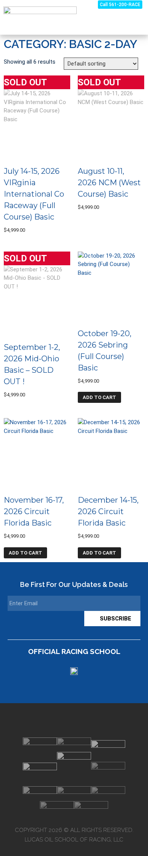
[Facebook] (84, 720)
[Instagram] (64, 720)
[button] (137, 20)
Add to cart (99, 397)
